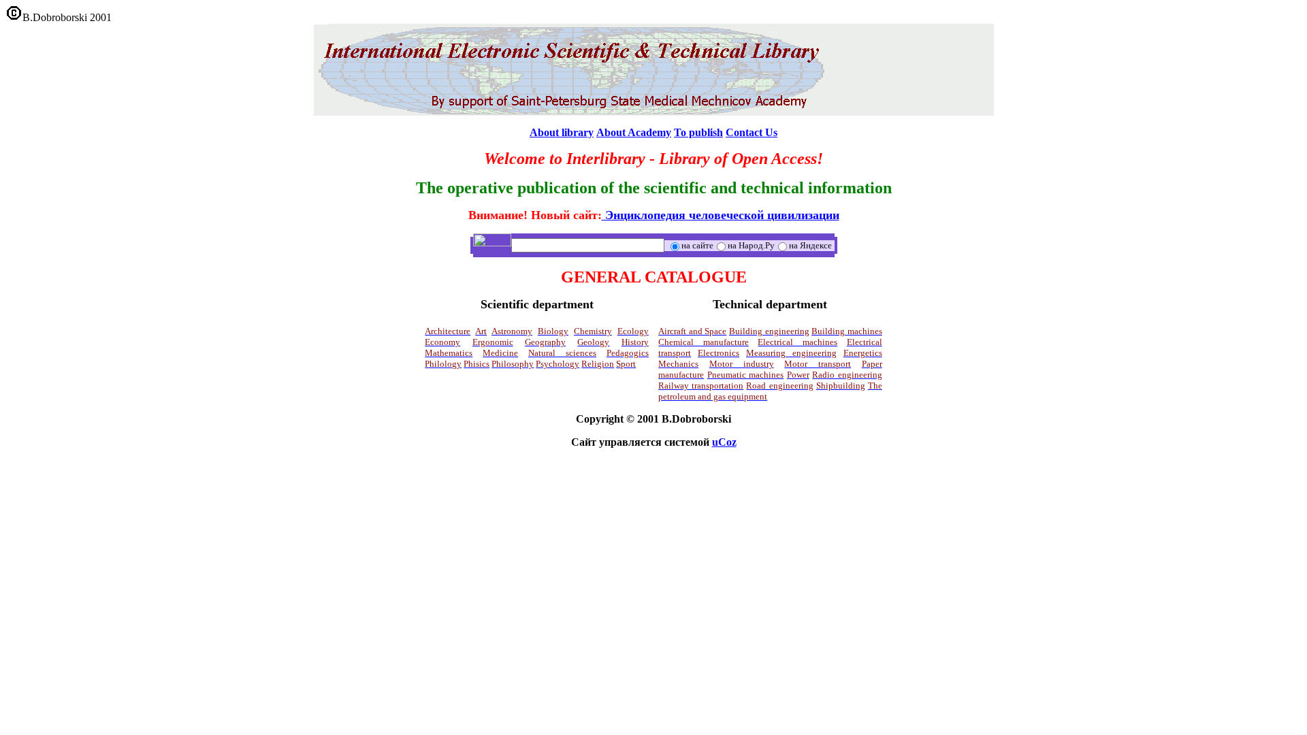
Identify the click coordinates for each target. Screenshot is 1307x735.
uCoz (724, 442)
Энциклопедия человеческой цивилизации (720, 215)
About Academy (633, 132)
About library (562, 132)
